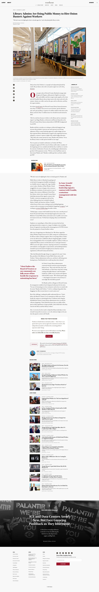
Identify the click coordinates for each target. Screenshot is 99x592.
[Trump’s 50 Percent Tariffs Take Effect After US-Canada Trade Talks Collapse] (35, 429)
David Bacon (45, 452)
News (14, 10)
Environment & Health (16, 560)
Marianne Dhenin (45, 380)
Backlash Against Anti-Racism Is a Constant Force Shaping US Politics (76, 104)
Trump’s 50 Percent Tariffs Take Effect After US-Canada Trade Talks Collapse (53, 428)
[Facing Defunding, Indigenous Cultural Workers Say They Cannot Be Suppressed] (35, 377)
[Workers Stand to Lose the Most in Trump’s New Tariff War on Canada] (35, 419)
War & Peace (15, 578)
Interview (43, 396)
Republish (34, 344)
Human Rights (15, 563)
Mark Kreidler (45, 481)
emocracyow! (51, 403)
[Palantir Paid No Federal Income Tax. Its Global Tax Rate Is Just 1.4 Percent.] (35, 487)
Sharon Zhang (45, 413)
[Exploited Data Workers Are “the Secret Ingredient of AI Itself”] (35, 400)
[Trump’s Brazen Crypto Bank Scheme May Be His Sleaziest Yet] (35, 468)
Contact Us (44, 579)
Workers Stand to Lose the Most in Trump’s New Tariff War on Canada (54, 418)
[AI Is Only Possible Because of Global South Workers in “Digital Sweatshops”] (35, 439)
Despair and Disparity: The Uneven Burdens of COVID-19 (33, 559)
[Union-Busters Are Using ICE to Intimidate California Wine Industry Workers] (35, 449)
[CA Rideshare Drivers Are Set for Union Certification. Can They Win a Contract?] (35, 478)
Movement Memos (31, 569)
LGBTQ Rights (15, 567)
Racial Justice (47, 373)
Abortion (47, 5)
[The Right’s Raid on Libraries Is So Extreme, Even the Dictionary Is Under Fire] (35, 367)
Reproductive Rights (16, 576)
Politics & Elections (50, 163)
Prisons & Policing (15, 571)
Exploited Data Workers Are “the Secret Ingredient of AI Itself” (55, 399)
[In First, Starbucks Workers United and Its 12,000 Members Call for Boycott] (35, 410)
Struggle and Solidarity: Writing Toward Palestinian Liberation (32, 555)
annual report (39, 106)
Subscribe (44, 563)
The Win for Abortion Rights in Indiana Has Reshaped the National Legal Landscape (77, 90)
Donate (91, 2)
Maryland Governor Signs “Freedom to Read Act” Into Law (54, 385)
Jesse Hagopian (45, 369)
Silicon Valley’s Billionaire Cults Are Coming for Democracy (54, 457)
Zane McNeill (45, 390)
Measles (61, 5)
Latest (3, 2)
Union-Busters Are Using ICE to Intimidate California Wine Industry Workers (53, 447)
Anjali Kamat (45, 423)
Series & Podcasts (15, 580)
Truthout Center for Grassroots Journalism (46, 574)
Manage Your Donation (46, 558)
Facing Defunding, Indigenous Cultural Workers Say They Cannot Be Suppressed (55, 375)
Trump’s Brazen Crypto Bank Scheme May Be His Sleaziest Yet (54, 466)
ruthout (22, 23)
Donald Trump (40, 5)
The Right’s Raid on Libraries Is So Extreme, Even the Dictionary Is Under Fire (55, 365)
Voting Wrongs (31, 571)
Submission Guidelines (46, 565)
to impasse (62, 206)
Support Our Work (45, 560)
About (9, 2)
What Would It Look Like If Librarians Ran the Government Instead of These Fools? (55, 165)
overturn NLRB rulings (42, 208)
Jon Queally (44, 431)
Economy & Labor (21, 10)
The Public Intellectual (32, 567)
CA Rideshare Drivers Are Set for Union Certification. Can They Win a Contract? (52, 476)
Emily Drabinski (17, 23)
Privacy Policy (45, 569)
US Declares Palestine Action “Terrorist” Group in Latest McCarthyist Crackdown (76, 110)
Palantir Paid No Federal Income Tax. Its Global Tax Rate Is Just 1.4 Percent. (54, 486)
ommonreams (50, 431)
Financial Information (46, 567)
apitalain (49, 481)
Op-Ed (45, 163)
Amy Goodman (45, 442)
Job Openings (45, 577)
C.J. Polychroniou (45, 471)
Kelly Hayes (44, 461)
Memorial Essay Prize (46, 571)
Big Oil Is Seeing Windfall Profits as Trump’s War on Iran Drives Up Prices (76, 117)
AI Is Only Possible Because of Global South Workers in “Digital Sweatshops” (55, 437)
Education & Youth (48, 363)
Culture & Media (15, 554)
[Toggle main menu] (96, 2)
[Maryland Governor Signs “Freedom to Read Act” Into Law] (35, 386)
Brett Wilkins (45, 491)
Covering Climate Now (32, 577)
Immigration (14, 565)
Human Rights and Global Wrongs (32, 562)
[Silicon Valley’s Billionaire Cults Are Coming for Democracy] (35, 458)
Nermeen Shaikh (45, 403)
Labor (52, 5)
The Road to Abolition (32, 565)
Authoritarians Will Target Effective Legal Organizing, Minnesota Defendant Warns (76, 124)
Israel (56, 5)
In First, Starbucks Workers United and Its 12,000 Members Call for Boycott (77, 97)
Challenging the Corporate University (32, 574)
